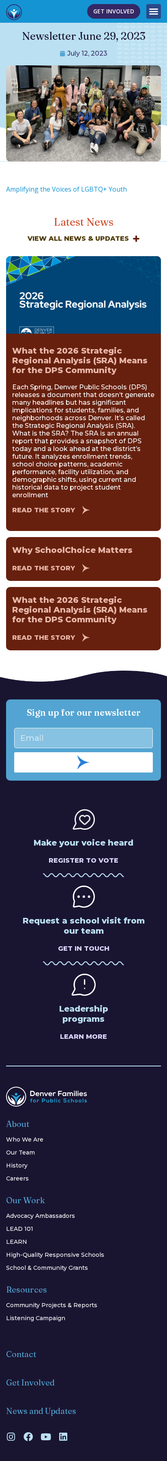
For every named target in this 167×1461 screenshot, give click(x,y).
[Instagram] (10, 1437)
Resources (26, 1289)
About (17, 1124)
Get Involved (30, 1382)
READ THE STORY (43, 510)
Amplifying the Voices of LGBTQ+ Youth (66, 189)
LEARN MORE (83, 1036)
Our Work (25, 1200)
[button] (153, 11)
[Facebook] (28, 1437)
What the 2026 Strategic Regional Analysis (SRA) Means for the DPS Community (80, 360)
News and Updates (41, 1411)
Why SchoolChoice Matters (72, 550)
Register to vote (83, 860)
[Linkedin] (63, 1437)
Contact (21, 1354)
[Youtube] (45, 1437)
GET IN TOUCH (83, 948)
